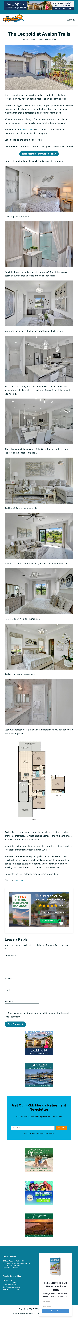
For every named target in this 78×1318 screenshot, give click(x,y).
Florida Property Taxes (11, 1268)
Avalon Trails (26, 129)
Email (8, 990)
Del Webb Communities (11, 1287)
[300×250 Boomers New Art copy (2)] (39, 1032)
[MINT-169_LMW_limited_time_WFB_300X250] (39, 1182)
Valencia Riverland (9, 1285)
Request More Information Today (39, 154)
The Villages (7, 1280)
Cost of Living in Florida (11, 1265)
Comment (10, 955)
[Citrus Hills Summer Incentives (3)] (39, 1215)
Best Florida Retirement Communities (16, 1263)
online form (18, 880)
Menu (72, 19)
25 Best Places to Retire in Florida (15, 1261)
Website (9, 1001)
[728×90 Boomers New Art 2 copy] (39, 3)
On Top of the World (10, 1282)
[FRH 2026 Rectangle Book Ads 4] (39, 894)
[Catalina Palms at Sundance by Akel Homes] (39, 1150)
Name (8, 978)
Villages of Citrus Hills (11, 1289)
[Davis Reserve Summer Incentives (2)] (39, 1064)
